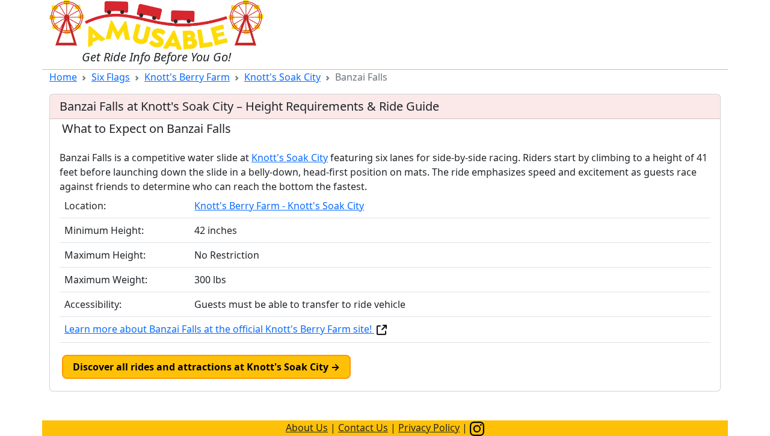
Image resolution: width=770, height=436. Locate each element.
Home (63, 77)
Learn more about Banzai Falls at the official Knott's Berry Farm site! (219, 329)
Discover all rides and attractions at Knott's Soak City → (206, 366)
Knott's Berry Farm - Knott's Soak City (279, 205)
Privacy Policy (429, 427)
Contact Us (363, 427)
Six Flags (110, 77)
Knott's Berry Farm (187, 77)
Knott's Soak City (282, 77)
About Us (307, 427)
